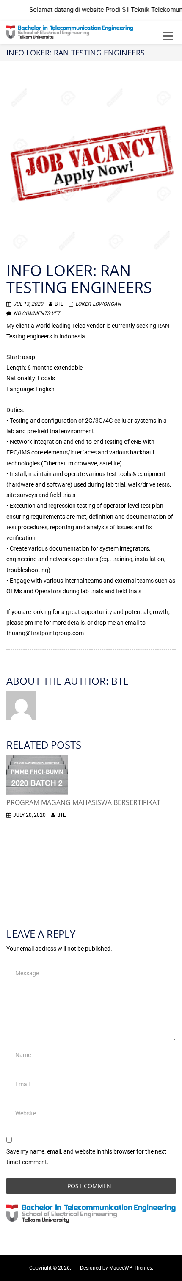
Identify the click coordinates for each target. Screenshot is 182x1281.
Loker (83, 304)
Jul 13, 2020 (28, 304)
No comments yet (37, 313)
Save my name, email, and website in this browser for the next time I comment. (86, 1156)
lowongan (107, 304)
